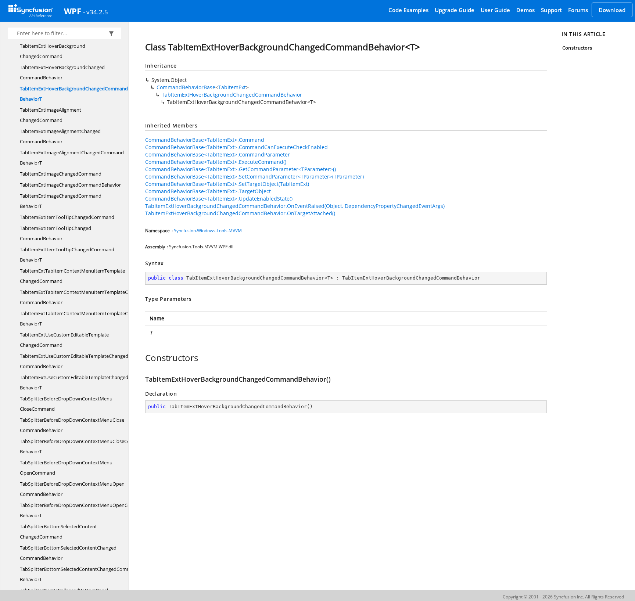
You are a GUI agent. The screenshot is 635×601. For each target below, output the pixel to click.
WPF (72, 11)
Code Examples (408, 10)
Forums (578, 10)
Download (612, 10)
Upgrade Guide (454, 10)
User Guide (495, 10)
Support (551, 10)
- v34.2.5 (95, 12)
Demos (525, 10)
